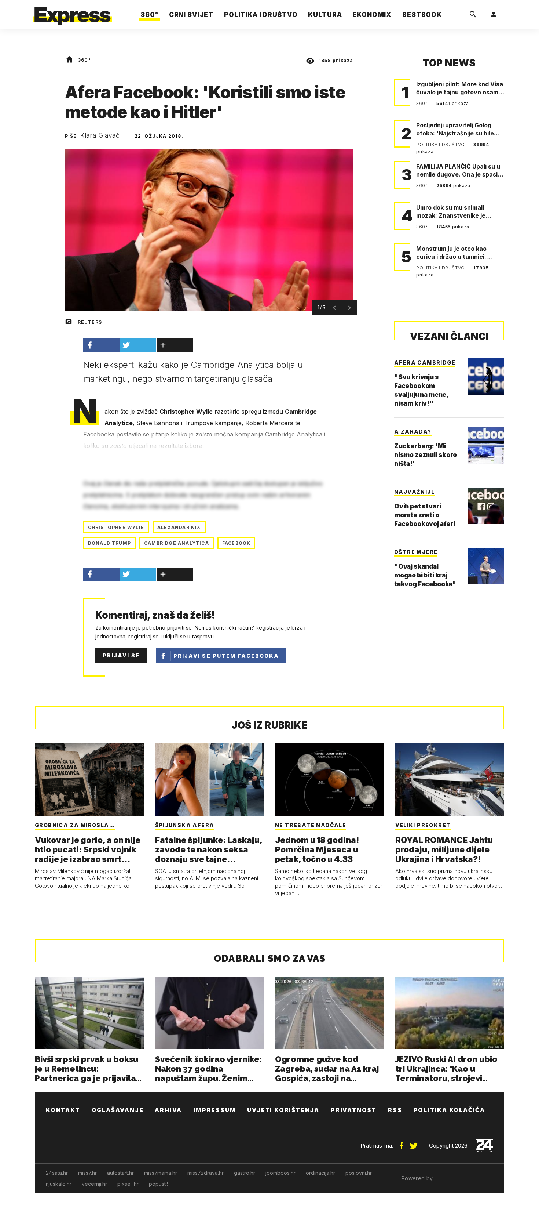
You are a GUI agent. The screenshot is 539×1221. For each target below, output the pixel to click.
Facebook (236, 543)
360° (84, 60)
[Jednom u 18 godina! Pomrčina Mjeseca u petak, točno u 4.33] (329, 779)
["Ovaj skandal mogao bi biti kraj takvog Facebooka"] (485, 566)
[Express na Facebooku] (401, 1142)
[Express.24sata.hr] (72, 12)
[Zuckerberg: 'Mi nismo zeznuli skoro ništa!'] (485, 445)
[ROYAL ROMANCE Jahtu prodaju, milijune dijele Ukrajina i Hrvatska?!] (450, 779)
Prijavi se (121, 655)
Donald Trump (109, 543)
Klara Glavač (100, 135)
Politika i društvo (441, 144)
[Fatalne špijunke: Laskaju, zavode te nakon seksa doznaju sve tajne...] (209, 779)
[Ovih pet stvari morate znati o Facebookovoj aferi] (485, 506)
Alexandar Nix (179, 527)
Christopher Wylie (116, 527)
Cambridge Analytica (176, 543)
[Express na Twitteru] (413, 1142)
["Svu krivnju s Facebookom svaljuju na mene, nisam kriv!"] (485, 376)
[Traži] (473, 14)
